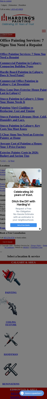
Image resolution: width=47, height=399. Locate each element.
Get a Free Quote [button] (23, 225)
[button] (39, 170)
